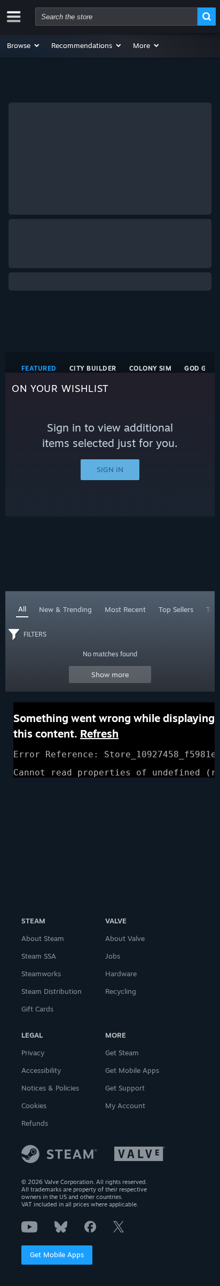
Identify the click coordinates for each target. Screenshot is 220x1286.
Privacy (32, 1052)
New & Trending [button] (65, 609)
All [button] (22, 609)
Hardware (121, 973)
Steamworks (41, 973)
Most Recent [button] (125, 609)
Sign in (110, 469)
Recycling (120, 991)
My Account (125, 1105)
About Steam (42, 938)
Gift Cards (37, 1009)
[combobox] (116, 16)
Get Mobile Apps (57, 1254)
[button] (24, 45)
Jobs (112, 956)
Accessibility (41, 1070)
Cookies (33, 1105)
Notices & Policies (50, 1088)
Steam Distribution (51, 991)
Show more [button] (110, 674)
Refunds (34, 1123)
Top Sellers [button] (176, 609)
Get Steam (122, 1052)
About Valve (125, 938)
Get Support (125, 1088)
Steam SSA (38, 956)
